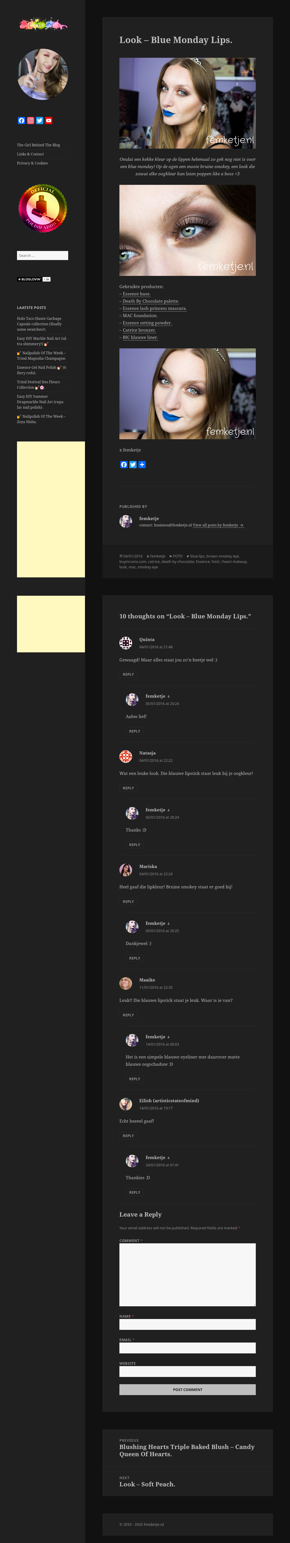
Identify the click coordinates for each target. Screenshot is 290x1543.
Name (126, 1316)
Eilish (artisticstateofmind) (169, 1101)
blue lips (197, 556)
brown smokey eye (222, 556)
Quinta (147, 639)
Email (127, 1339)
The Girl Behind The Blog (38, 144)
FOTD (178, 556)
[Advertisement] (51, 509)
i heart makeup (234, 561)
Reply (128, 674)
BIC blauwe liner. (140, 337)
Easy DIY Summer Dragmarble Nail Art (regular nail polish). (40, 402)
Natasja (147, 753)
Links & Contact (30, 154)
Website (127, 1363)
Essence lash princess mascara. (155, 308)
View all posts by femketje (216, 525)
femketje (157, 556)
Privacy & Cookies (32, 163)
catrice (154, 561)
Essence (203, 561)
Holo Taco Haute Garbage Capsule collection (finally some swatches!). (39, 324)
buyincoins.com (132, 561)
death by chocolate (178, 561)
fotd (215, 561)
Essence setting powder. (147, 323)
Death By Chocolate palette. (150, 301)
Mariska (148, 866)
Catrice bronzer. (139, 330)
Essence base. (136, 294)
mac (132, 566)
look (123, 566)
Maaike (147, 980)
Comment (131, 1240)
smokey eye (148, 566)
